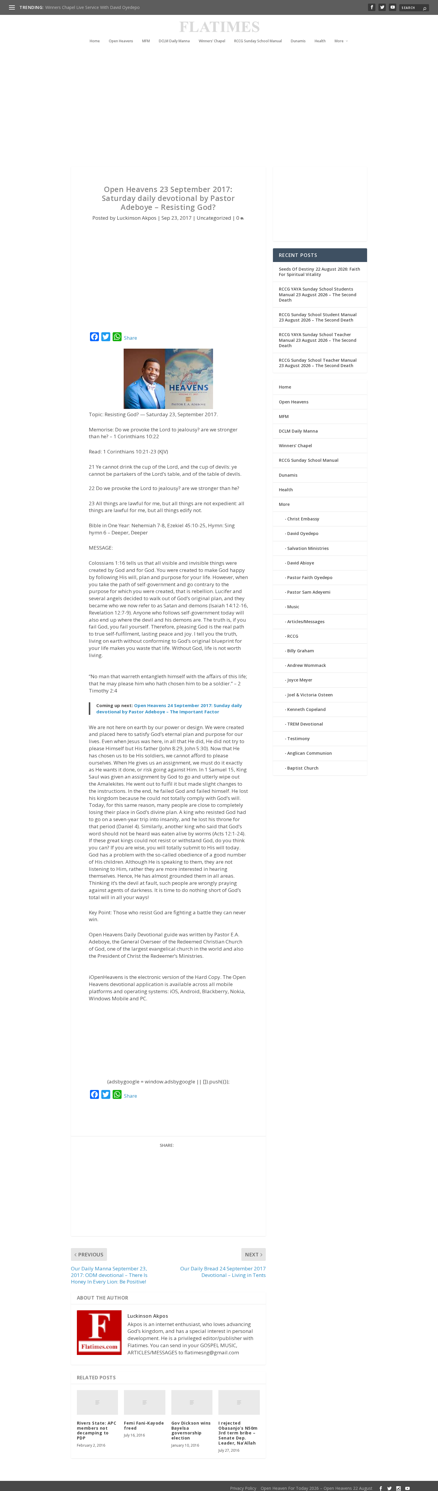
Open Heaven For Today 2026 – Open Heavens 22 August (316, 1488)
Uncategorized (214, 217)
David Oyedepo (303, 533)
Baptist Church (303, 768)
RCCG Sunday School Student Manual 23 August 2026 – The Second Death (318, 317)
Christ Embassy (303, 519)
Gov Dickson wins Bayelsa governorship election (191, 1430)
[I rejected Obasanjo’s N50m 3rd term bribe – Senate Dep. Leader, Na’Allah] (239, 1402)
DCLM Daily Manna (174, 41)
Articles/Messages (305, 621)
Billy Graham (300, 651)
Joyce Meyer (299, 680)
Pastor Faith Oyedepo (310, 577)
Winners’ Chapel (212, 41)
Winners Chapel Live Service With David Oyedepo (92, 7)
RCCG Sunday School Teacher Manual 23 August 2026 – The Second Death (318, 362)
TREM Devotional (305, 724)
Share (130, 338)
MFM (146, 41)
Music (293, 606)
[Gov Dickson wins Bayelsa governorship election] (192, 1402)
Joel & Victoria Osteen (310, 695)
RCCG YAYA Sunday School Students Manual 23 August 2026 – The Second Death (317, 294)
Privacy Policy (243, 1488)
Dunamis (298, 41)
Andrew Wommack (306, 665)
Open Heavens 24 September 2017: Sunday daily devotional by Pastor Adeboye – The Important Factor (169, 708)
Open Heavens (121, 41)
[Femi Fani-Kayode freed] (144, 1402)
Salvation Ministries (308, 548)
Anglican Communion (309, 753)
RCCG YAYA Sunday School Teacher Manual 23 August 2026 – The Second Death (317, 340)
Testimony (298, 738)
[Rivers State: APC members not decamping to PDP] (97, 1402)
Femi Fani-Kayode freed (144, 1425)
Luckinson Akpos (136, 217)
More (339, 41)
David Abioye (300, 563)
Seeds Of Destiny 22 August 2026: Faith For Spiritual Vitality (319, 271)
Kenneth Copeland (306, 709)
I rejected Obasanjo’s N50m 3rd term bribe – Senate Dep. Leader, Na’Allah (238, 1433)
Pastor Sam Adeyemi (308, 592)
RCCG (292, 636)
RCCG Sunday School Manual (258, 41)
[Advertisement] (207, 113)
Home (95, 41)
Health (320, 41)
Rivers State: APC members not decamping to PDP (97, 1430)
